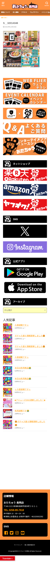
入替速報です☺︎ (22, 325)
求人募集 (16, 12)
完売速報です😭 (22, 411)
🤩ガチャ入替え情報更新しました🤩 (30, 423)
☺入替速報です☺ (23, 389)
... (23, 556)
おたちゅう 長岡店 (23, 551)
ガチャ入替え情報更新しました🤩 (30, 336)
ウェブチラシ (34, 12)
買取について (5, 12)
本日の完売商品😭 (23, 368)
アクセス (24, 12)
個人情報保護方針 (30, 545)
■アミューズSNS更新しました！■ (30, 400)
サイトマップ (18, 545)
